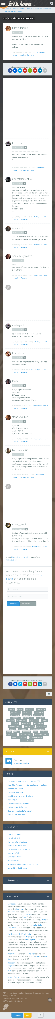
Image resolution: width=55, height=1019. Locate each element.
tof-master (17, 143)
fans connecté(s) (21, 761)
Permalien (30, 55)
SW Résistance (26, 735)
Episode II (41, 709)
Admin (15, 55)
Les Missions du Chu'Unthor (19, 849)
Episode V (15, 715)
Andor (11, 709)
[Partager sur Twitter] (20, 70)
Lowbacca (12, 904)
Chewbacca (19, 909)
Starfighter (11, 735)
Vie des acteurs (27, 740)
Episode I (30, 709)
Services (26, 732)
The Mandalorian (19, 737)
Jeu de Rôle (22, 721)
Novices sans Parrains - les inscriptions (23, 864)
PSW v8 (5, 993)
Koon (10, 959)
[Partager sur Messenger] (15, 70)
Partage (17, 1015)
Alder (38, 939)
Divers (20, 709)
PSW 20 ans (41, 726)
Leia (27, 939)
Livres (44, 721)
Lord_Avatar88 (20, 450)
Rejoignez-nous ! (9, 995)
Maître (35, 925)
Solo (35, 732)
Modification (41, 52)
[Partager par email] (45, 70)
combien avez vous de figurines (20, 796)
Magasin (14, 723)
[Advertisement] (27, 108)
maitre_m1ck (19, 524)
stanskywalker (20, 416)
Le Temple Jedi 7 (14, 834)
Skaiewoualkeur (11, 560)
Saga (9, 732)
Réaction (23, 55)
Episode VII (38, 715)
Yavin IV (25, 917)
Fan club (40, 718)
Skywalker (12, 928)
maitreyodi (18, 325)
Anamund (17, 228)
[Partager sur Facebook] (10, 70)
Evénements (28, 718)
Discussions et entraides (20, 557)
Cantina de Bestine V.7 (16, 857)
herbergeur (12, 800)
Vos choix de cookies (33, 993)
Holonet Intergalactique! (17, 842)
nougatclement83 (22, 178)
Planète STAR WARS (21, 3)
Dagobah (11, 963)
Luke (40, 925)
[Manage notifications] (50, 1000)
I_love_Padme (20, 27)
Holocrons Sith (13, 860)
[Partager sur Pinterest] (25, 70)
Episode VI (26, 715)
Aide (27, 1015)
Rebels (12, 729)
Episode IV (27, 712)
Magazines (26, 723)
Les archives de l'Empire (17, 868)
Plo (45, 956)
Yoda (10, 971)
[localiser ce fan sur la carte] (25, 147)
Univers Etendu (35, 737)
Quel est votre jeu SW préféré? (20, 811)
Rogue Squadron (37, 729)
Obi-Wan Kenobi (15, 726)
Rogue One (23, 729)
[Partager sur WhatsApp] (30, 70)
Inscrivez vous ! (28, 603)
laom (15, 381)
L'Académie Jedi (14, 838)
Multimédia (38, 723)
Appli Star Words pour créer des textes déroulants (27, 785)
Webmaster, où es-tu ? (16, 788)
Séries (17, 732)
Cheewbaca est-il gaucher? (18, 803)
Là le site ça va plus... (16, 792)
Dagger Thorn (13, 977)
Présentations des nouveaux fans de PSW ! (24, 781)
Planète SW (29, 726)
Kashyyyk (11, 912)
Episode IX (39, 712)
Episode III (15, 712)
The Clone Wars (41, 735)
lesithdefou (18, 353)
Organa (32, 939)
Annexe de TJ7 (13, 853)
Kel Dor (32, 954)
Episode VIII (15, 718)
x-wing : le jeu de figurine (17, 807)
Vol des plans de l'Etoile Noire (19, 934)
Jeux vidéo (34, 721)
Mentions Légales (16, 993)
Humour (10, 721)
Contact (45, 993)
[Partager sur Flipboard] (35, 70)
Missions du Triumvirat (17, 845)
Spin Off (44, 732)
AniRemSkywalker (22, 256)
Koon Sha (11, 954)
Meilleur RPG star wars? (17, 814)
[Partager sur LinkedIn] (40, 70)
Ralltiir (28, 937)
